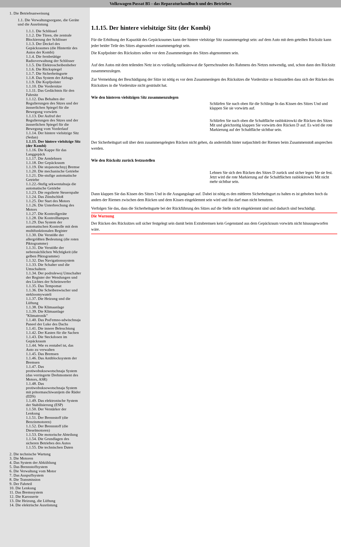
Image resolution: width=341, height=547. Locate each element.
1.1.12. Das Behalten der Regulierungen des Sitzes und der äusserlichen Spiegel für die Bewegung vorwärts (52, 105)
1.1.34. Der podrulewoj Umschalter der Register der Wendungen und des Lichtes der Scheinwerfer (53, 277)
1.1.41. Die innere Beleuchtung (50, 328)
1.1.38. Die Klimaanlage (45, 307)
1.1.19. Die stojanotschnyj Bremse (53, 167)
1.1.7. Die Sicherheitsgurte (46, 73)
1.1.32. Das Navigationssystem (50, 260)
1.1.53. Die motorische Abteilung (52, 435)
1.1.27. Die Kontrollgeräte (46, 214)
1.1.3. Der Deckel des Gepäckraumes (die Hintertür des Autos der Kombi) (51, 48)
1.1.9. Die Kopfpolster (43, 82)
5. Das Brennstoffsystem (28, 467)
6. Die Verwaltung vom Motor (32, 471)
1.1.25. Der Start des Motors (48, 201)
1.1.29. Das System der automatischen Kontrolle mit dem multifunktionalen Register (52, 226)
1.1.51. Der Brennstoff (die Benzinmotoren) (47, 420)
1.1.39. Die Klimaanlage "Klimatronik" (45, 313)
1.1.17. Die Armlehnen (44, 158)
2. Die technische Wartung (30, 454)
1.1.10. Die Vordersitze (44, 86)
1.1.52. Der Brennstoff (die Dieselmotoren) (47, 428)
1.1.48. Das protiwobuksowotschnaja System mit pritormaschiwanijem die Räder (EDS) (53, 390)
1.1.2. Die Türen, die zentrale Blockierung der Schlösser (49, 37)
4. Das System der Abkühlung (32, 463)
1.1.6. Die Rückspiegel (44, 69)
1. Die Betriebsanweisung (29, 13)
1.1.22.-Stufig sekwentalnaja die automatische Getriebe (51, 186)
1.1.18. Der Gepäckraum (45, 163)
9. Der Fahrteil (20, 484)
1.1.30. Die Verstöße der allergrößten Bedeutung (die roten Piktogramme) (52, 239)
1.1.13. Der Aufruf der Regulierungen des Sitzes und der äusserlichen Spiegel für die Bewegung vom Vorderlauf (52, 122)
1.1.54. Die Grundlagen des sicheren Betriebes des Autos (48, 441)
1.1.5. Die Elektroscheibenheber (51, 65)
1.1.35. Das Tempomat (43, 286)
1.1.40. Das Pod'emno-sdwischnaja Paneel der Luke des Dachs (53, 322)
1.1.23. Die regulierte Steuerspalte (52, 192)
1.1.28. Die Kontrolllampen (47, 218)
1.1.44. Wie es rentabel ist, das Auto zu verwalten (49, 347)
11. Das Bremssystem (26, 492)
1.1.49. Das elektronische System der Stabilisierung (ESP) (52, 403)
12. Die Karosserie (23, 497)
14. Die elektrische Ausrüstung (33, 505)
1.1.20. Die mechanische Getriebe (52, 171)
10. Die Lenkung (22, 488)
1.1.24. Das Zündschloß (44, 197)
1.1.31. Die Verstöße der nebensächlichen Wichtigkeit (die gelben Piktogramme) (52, 252)
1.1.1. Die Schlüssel (41, 31)
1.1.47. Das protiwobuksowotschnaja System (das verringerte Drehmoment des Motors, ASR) (52, 373)
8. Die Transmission (24, 480)
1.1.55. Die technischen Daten (49, 447)
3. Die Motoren (21, 458)
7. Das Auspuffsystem (26, 475)
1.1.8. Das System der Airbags (49, 78)
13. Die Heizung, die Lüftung (32, 501)
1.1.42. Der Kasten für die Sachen (52, 333)
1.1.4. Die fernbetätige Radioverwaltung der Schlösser (50, 58)
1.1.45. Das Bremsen (42, 354)
